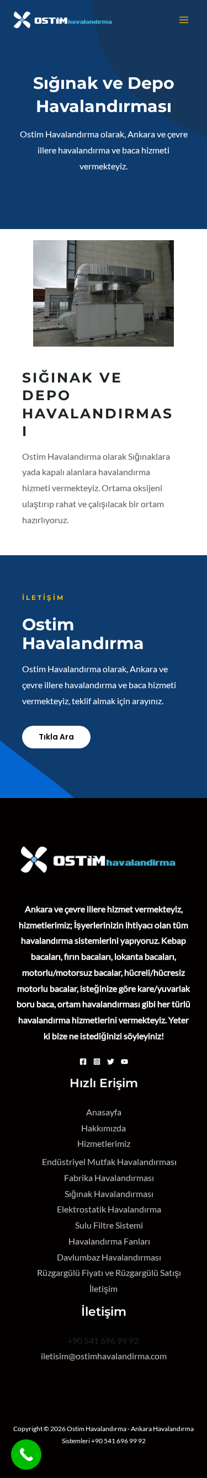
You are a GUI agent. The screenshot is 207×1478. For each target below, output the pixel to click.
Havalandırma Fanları (109, 1241)
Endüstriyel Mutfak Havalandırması (109, 1162)
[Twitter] (110, 1061)
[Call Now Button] (26, 1454)
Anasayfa (103, 1112)
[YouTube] (124, 1061)
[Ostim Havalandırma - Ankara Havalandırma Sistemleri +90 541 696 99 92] (66, 20)
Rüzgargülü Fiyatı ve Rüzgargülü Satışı (109, 1273)
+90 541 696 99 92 (103, 1341)
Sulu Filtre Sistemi (109, 1225)
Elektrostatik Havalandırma (109, 1209)
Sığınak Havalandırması (109, 1194)
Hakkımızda (103, 1128)
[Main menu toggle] (184, 19)
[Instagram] (96, 1061)
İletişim (103, 1289)
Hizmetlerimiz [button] (103, 1144)
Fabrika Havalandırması (109, 1178)
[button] (56, 737)
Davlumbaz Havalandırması (109, 1257)
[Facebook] (83, 1061)
